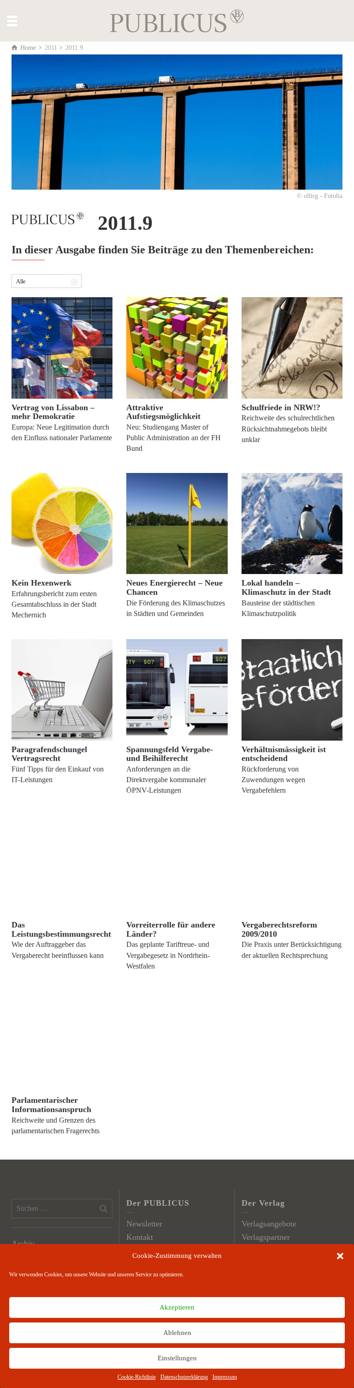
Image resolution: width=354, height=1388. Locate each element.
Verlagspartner (266, 1237)
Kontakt (139, 1237)
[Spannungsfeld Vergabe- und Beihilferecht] (176, 689)
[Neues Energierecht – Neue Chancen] (176, 523)
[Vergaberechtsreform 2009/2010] (292, 865)
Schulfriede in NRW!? (281, 407)
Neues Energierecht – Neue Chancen (174, 587)
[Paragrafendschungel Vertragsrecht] (62, 689)
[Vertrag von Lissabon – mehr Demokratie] (62, 347)
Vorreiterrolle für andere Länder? (170, 929)
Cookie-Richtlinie (137, 1377)
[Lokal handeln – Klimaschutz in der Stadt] (292, 523)
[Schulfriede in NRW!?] (292, 347)
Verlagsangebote (269, 1223)
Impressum (224, 1377)
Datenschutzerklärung (184, 1377)
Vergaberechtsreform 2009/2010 (279, 929)
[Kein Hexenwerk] (62, 523)
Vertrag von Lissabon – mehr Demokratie (53, 412)
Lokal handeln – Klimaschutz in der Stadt (286, 587)
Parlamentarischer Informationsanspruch (51, 1104)
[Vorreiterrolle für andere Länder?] (176, 865)
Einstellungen (177, 1358)
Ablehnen (177, 1332)
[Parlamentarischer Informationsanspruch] (62, 1040)
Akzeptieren (177, 1307)
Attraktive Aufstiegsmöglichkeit (163, 412)
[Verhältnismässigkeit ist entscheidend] (292, 689)
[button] (340, 1256)
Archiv (23, 1243)
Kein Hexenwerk (41, 582)
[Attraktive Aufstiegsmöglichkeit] (176, 347)
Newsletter (144, 1223)
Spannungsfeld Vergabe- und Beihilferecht (169, 754)
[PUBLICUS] (177, 19)
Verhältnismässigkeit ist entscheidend (284, 754)
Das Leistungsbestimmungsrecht (61, 929)
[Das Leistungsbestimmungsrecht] (62, 865)
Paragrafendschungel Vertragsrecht (49, 754)
